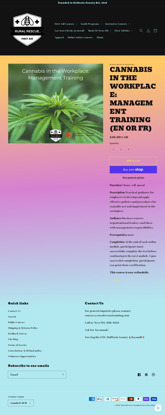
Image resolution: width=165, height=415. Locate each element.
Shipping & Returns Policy (23, 327)
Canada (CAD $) (19, 402)
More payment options (133, 177)
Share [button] (116, 280)
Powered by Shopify (148, 405)
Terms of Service (17, 344)
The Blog (13, 339)
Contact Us (14, 310)
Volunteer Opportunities (22, 356)
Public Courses (16, 322)
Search (12, 316)
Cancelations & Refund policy (25, 350)
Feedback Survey (17, 333)
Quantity (114, 143)
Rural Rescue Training (130, 405)
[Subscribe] (62, 374)
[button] (66, 23)
